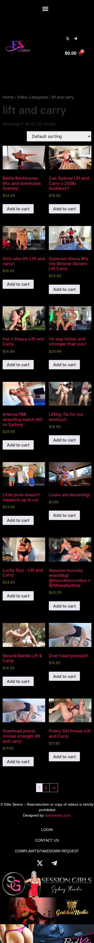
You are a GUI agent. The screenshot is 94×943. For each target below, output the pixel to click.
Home (8, 97)
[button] (45, 9)
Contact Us (47, 840)
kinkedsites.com (58, 815)
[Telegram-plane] (75, 38)
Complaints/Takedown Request (47, 851)
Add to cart (18, 208)
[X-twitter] (67, 38)
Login (47, 830)
